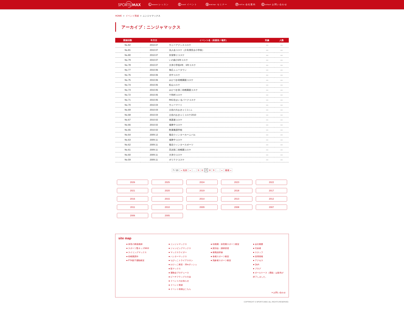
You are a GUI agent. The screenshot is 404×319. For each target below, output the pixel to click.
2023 (236, 182)
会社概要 (259, 244)
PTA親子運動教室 (136, 260)
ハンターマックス (178, 256)
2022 (271, 182)
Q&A (257, 264)
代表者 (258, 248)
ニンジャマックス (178, 244)
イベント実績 (132, 16)
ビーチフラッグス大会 (180, 277)
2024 (202, 182)
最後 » (228, 170)
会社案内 (245, 4)
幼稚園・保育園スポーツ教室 (226, 244)
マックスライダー (178, 252)
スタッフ (259, 252)
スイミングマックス (137, 252)
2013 (236, 199)
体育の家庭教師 (135, 244)
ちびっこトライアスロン (181, 260)
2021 (132, 190)
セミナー (216, 4)
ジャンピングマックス (180, 248)
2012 (271, 199)
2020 (167, 190)
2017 (271, 190)
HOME (118, 16)
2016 (132, 199)
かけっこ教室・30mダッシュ (183, 264)
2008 (236, 207)
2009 (202, 207)
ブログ (258, 268)
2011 (132, 207)
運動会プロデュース (179, 273)
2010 (167, 207)
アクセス (259, 260)
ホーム (129, 4)
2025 (167, 182)
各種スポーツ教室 (221, 256)
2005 (167, 215)
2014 (202, 199)
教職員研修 (218, 252)
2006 (132, 215)
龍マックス (175, 268)
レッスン (158, 4)
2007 (271, 207)
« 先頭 (184, 170)
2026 (132, 182)
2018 (236, 190)
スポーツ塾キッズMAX (138, 248)
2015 (167, 199)
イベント (187, 4)
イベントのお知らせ (179, 281)
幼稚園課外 (133, 256)
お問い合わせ (274, 4)
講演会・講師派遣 (221, 248)
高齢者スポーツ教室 (222, 260)
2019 (202, 190)
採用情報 (259, 256)
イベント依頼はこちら (180, 289)
